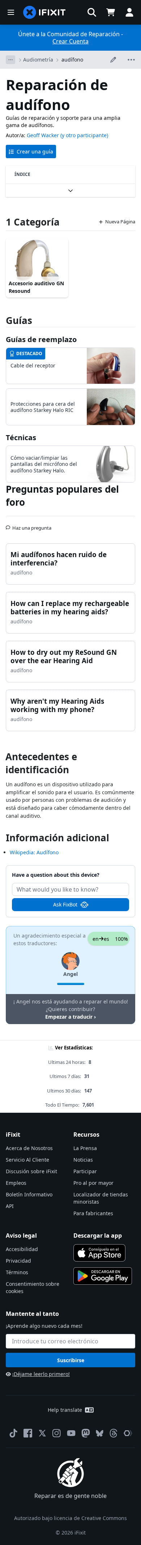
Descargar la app (97, 1235)
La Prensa (85, 1148)
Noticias (83, 1159)
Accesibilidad (22, 1249)
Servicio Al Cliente (27, 1159)
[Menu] (10, 12)
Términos (17, 1272)
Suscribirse (70, 1360)
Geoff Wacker (43, 135)
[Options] (10, 59)
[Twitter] (42, 1433)
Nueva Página (120, 221)
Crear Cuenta (70, 41)
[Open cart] (110, 12)
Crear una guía (35, 151)
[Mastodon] (85, 1433)
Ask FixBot (65, 904)
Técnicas (21, 437)
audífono (72, 59)
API (10, 1206)
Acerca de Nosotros (29, 1148)
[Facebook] (28, 1433)
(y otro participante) (84, 135)
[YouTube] (71, 1433)
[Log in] (129, 12)
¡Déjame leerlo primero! (41, 1374)
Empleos (16, 1182)
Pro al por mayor (93, 1182)
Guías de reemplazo (41, 339)
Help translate (65, 1409)
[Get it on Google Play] (102, 1276)
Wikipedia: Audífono (34, 852)
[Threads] (113, 1433)
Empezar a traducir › (70, 1016)
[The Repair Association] (128, 1433)
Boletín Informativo (29, 1194)
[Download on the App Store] (99, 1253)
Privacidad (18, 1260)
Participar (85, 1171)
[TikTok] (13, 1433)
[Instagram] (56, 1433)
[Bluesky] (99, 1433)
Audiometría (38, 59)
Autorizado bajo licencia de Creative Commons (70, 1518)
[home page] (44, 12)
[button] (92, 12)
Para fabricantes (93, 1213)
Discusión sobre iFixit (31, 1171)
